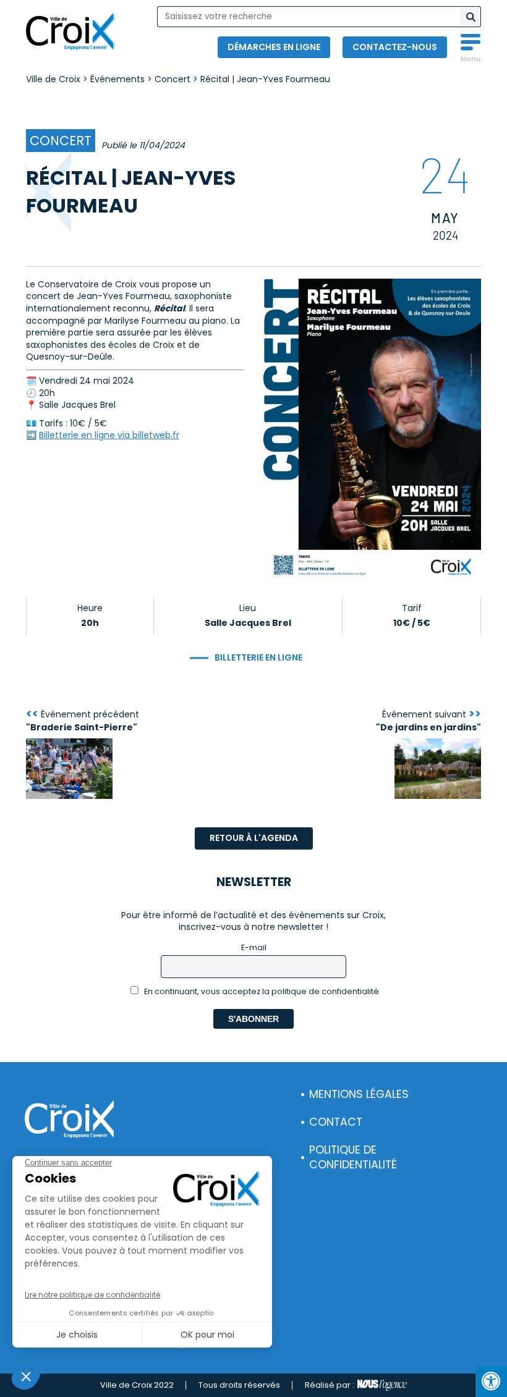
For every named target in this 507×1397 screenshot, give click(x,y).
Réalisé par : (329, 1385)
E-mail (253, 947)
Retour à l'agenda (254, 838)
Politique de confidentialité (353, 1157)
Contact (335, 1122)
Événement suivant (428, 720)
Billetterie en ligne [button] (258, 657)
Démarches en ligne (274, 47)
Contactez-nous (394, 47)
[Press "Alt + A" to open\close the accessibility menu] (491, 1381)
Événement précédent (82, 720)
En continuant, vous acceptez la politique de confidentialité (260, 991)
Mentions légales (359, 1094)
